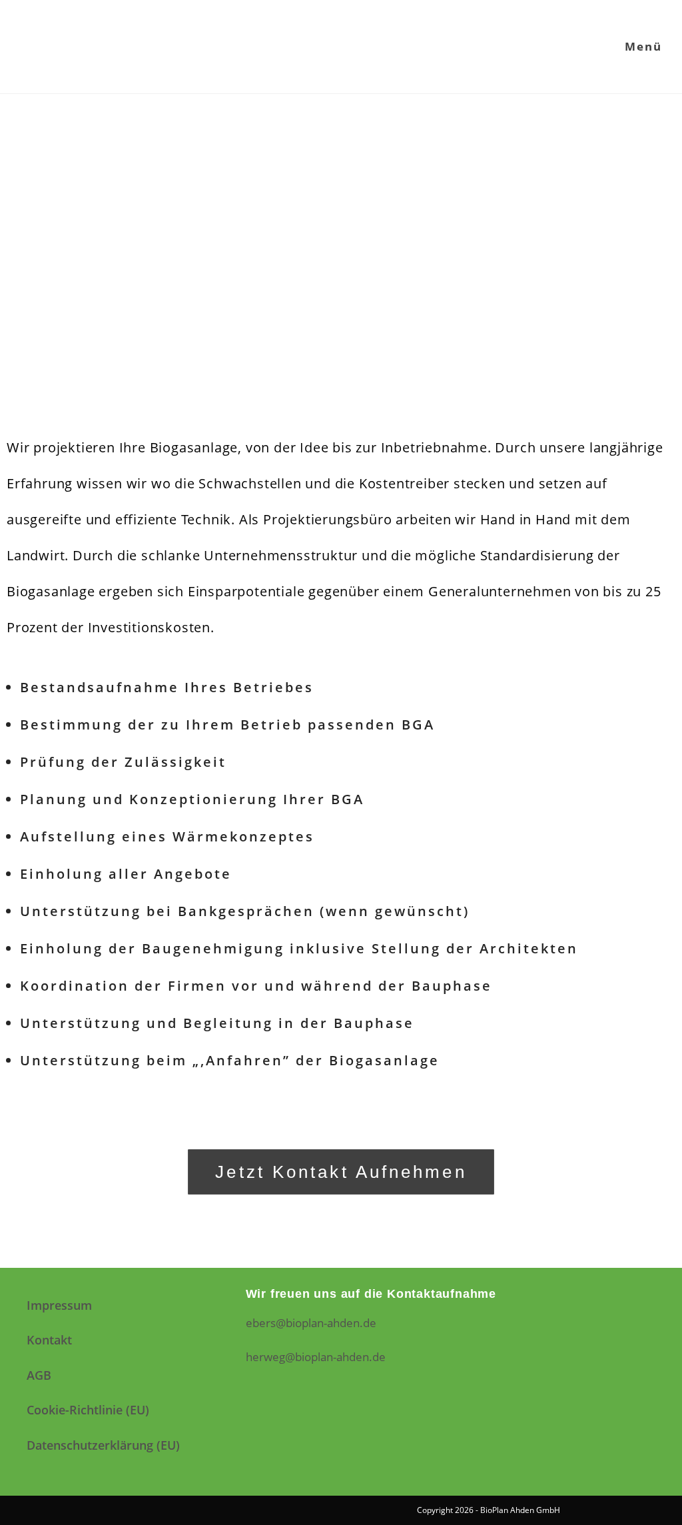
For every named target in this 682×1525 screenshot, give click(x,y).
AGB (39, 1375)
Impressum (59, 1305)
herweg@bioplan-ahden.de (316, 1356)
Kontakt (49, 1340)
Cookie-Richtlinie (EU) (88, 1410)
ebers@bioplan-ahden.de (311, 1322)
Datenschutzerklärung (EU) (103, 1445)
